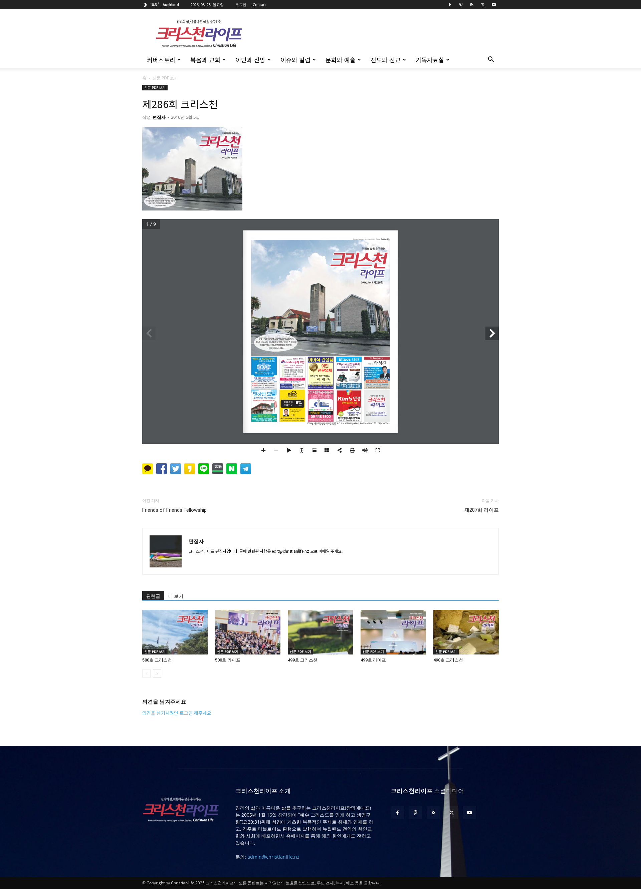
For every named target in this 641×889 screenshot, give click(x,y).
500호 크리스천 (157, 659)
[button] (491, 60)
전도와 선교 (386, 59)
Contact (259, 4)
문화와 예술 (341, 59)
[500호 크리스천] (175, 632)
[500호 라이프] (247, 632)
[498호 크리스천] (466, 632)
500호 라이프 (227, 659)
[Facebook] (450, 4)
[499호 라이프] (393, 632)
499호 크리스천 (302, 659)
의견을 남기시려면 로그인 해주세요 (176, 713)
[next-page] (157, 673)
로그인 (240, 4)
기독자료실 (430, 59)
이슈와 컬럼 (295, 59)
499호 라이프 (373, 659)
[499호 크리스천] (320, 632)
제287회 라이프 (481, 510)
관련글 (153, 596)
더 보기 (175, 596)
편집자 (159, 117)
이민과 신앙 (250, 59)
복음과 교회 (205, 59)
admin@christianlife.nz (273, 857)
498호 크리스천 (448, 659)
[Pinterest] (461, 4)
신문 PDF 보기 (155, 87)
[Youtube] (494, 4)
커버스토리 (161, 59)
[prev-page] (146, 673)
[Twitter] (483, 4)
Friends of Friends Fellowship (174, 510)
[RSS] (472, 4)
